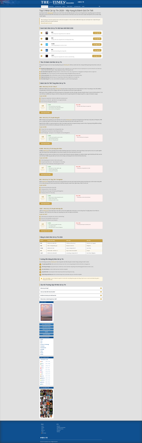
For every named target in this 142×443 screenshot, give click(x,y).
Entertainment (43, 347)
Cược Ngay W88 (97, 38)
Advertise (58, 426)
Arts (41, 341)
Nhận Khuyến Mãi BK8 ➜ (45, 203)
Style (42, 351)
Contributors (77, 6)
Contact (42, 427)
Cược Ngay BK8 (97, 50)
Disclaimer (59, 430)
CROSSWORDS (46, 334)
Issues (42, 352)
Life (41, 342)
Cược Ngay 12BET (97, 56)
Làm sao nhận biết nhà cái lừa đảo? (47, 291)
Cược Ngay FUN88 (96, 44)
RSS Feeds (44, 433)
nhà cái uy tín (50, 13)
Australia (42, 349)
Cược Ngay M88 (97, 32)
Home (42, 354)
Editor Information (60, 428)
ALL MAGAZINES (46, 324)
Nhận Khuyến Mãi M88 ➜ (45, 112)
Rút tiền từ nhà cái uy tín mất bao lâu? (48, 295)
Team (42, 431)
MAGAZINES (51, 6)
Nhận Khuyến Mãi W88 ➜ (45, 143)
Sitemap (58, 431)
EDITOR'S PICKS (46, 327)
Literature (42, 346)
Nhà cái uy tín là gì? (44, 288)
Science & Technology (45, 344)
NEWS (46, 332)
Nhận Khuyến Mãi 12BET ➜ (46, 230)
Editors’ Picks (58, 6)
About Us (43, 430)
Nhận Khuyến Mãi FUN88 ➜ (46, 174)
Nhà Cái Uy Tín (45, 6)
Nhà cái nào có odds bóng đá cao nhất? (48, 299)
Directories (69, 6)
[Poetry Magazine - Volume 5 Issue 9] (46, 312)
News (83, 6)
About (63, 6)
